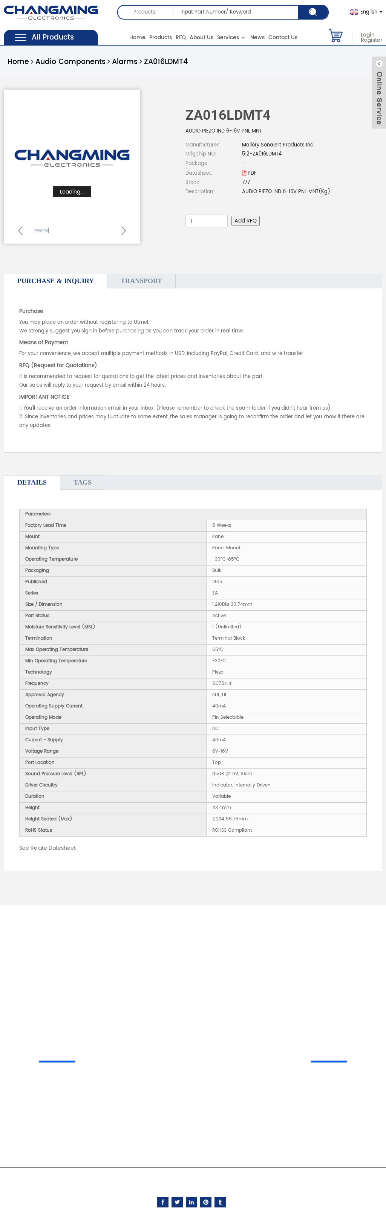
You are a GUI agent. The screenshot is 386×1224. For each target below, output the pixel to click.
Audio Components (70, 62)
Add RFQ (245, 220)
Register (371, 40)
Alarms (125, 62)
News (257, 37)
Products (160, 37)
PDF (251, 173)
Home (137, 37)
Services (228, 37)
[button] (121, 230)
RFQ (181, 37)
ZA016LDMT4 (166, 62)
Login (368, 35)
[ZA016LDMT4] (41, 230)
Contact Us (282, 37)
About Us (201, 37)
